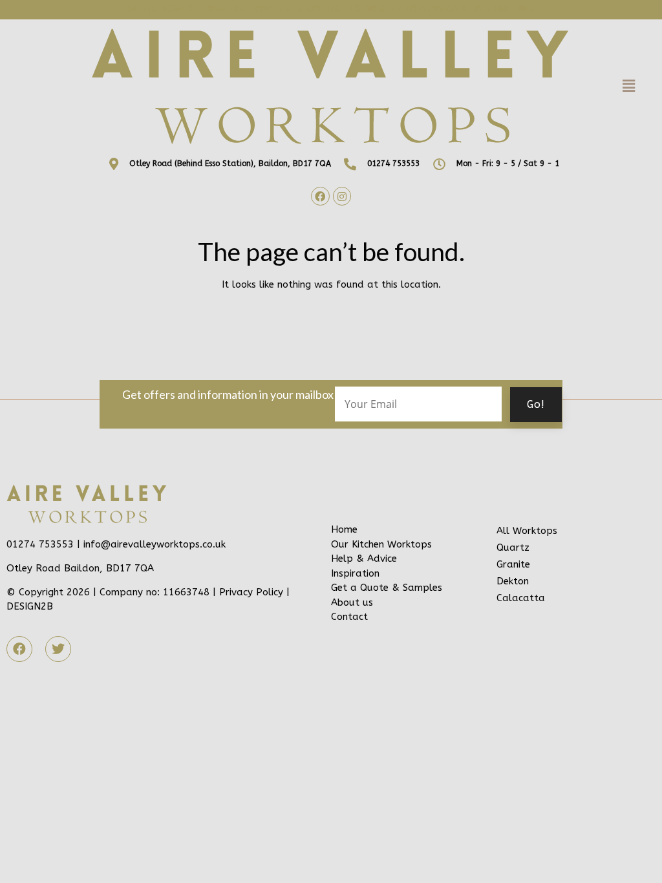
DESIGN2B (29, 606)
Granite (513, 564)
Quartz (512, 547)
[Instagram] (342, 196)
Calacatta (520, 598)
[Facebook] (320, 196)
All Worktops (526, 531)
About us (352, 602)
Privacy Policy (251, 592)
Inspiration (355, 573)
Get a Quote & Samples (386, 587)
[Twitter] (58, 649)
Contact (349, 616)
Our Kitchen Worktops (381, 544)
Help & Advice (364, 558)
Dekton (512, 581)
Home (344, 529)
